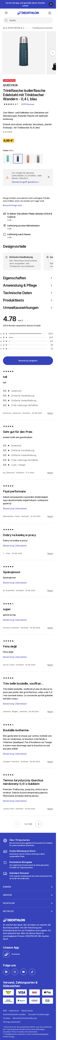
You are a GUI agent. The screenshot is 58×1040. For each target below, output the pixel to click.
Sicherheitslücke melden (14, 1014)
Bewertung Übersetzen (15, 508)
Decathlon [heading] (9, 903)
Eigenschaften (14, 278)
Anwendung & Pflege (20, 285)
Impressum (14, 1010)
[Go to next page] (38, 824)
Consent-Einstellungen (39, 1014)
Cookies (7, 1018)
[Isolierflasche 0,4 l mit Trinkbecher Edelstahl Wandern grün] (24, 52)
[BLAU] (18, 158)
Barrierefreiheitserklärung (25, 1018)
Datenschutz (27, 1010)
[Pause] (51, 4)
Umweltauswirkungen (20, 308)
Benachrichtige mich (12, 205)
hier (12, 1037)
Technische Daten (17, 293)
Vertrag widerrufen (11, 1022)
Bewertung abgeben (27, 360)
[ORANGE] (28, 158)
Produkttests (13, 300)
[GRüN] (8, 158)
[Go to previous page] (17, 824)
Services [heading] (7, 895)
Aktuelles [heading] (8, 911)
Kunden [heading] (7, 887)
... (28, 28)
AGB (5, 1010)
